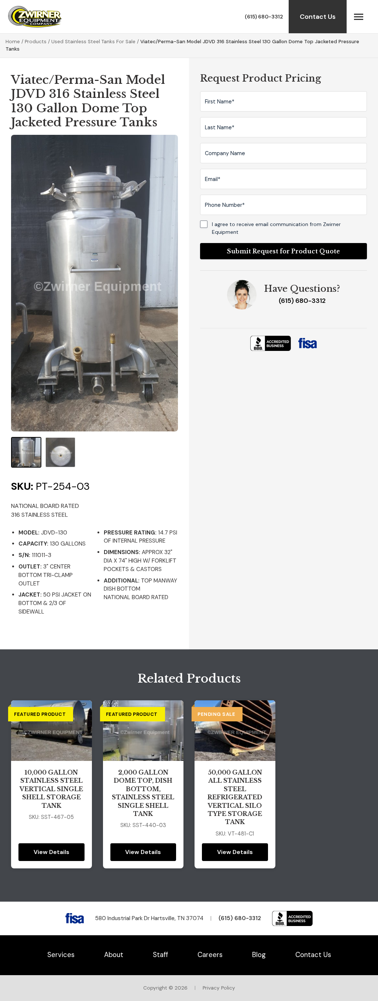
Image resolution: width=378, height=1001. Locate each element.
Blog (259, 954)
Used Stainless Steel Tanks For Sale (93, 41)
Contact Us (318, 16)
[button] (26, 452)
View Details (51, 852)
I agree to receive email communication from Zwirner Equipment (276, 228)
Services (61, 954)
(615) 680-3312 (264, 16)
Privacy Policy (219, 988)
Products (36, 41)
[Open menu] (359, 16)
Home (13, 41)
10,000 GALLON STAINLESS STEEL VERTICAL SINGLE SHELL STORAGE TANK (51, 789)
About (113, 954)
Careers (210, 954)
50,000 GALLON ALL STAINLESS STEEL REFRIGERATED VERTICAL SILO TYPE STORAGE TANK (234, 797)
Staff (160, 954)
